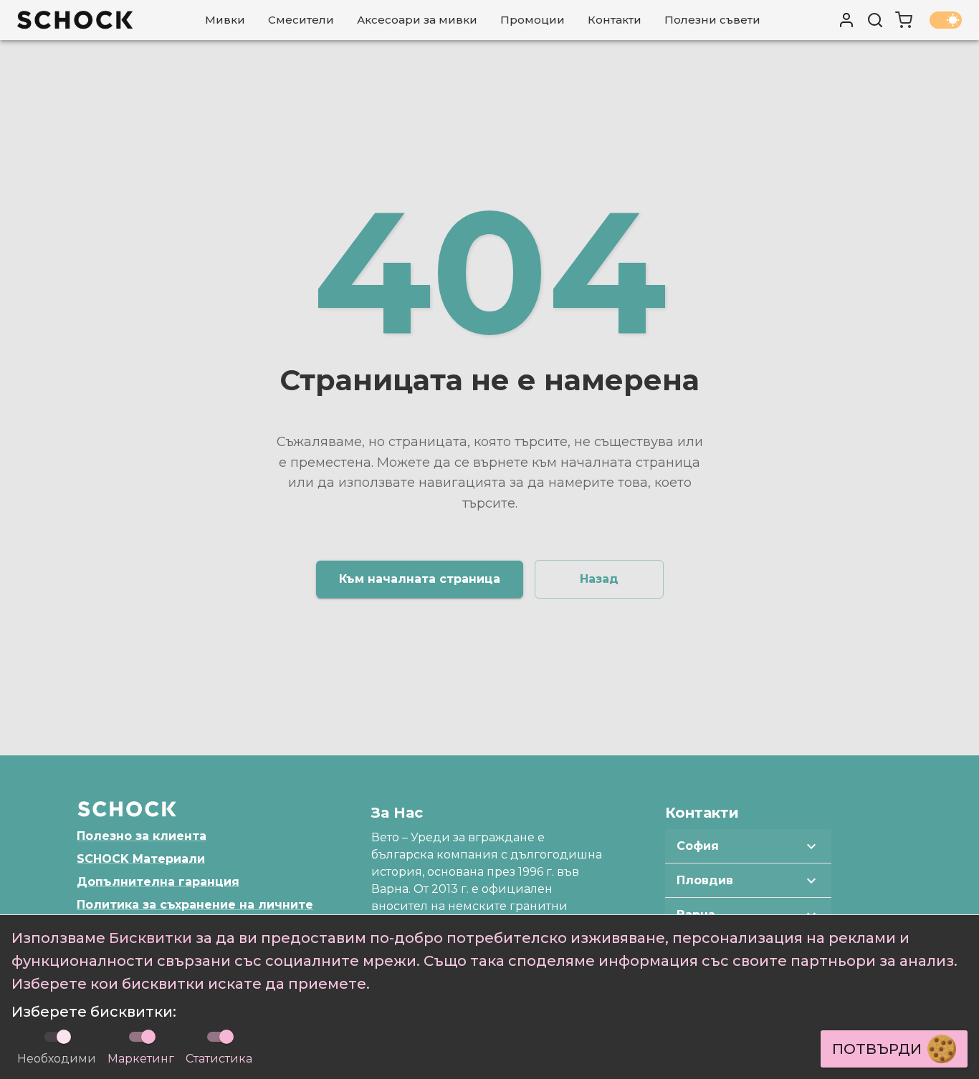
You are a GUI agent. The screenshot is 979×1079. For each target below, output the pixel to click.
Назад (599, 579)
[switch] (148, 1036)
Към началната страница (419, 579)
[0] (903, 20)
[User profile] (846, 20)
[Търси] (875, 20)
